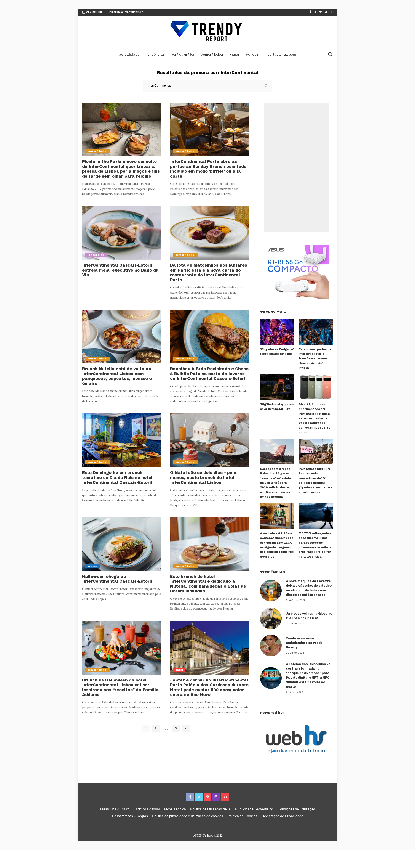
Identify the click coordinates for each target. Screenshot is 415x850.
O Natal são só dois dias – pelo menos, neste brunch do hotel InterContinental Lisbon (203, 478)
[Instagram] (325, 12)
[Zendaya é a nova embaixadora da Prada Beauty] (271, 645)
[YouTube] (330, 12)
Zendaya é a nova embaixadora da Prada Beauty (304, 643)
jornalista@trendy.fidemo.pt (127, 12)
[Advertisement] (296, 167)
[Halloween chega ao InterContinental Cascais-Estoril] (121, 544)
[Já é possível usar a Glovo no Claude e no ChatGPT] (271, 618)
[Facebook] (310, 12)
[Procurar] (330, 54)
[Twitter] (315, 12)
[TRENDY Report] (207, 32)
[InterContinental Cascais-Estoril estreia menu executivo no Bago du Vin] (121, 233)
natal (179, 669)
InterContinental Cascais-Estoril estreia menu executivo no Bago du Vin (120, 270)
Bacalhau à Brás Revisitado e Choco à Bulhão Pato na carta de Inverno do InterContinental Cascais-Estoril (209, 374)
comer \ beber (97, 151)
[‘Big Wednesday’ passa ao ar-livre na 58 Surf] (277, 387)
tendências (95, 255)
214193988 (94, 12)
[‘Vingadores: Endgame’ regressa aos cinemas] (277, 332)
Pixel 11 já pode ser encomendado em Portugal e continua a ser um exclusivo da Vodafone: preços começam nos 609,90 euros (314, 418)
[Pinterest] (320, 12)
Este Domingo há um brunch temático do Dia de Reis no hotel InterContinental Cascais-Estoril (117, 478)
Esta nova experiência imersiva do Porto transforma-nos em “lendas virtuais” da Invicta (315, 358)
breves (92, 566)
